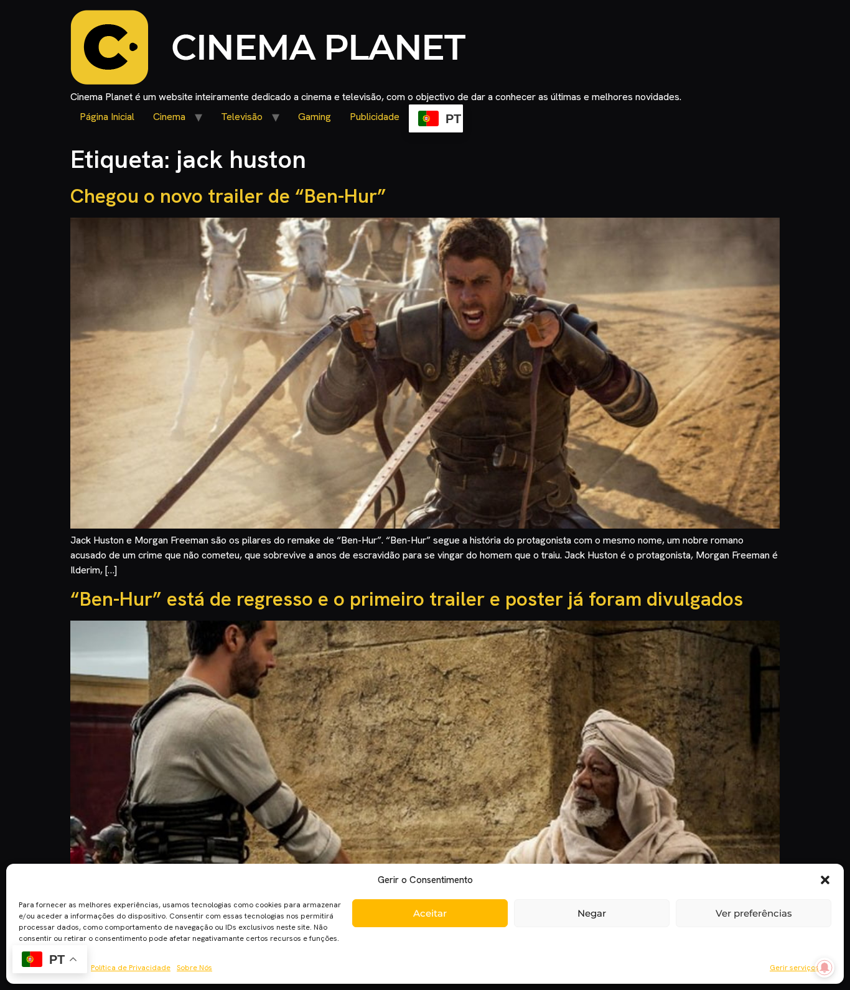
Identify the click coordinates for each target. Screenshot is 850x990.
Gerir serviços (794, 968)
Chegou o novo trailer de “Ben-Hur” (228, 196)
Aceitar (430, 913)
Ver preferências (754, 913)
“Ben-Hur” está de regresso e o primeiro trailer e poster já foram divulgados (406, 599)
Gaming (314, 116)
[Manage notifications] (824, 968)
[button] (825, 880)
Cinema (169, 116)
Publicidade (374, 116)
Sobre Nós (194, 968)
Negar (591, 913)
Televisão (242, 116)
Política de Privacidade (130, 968)
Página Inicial (107, 116)
